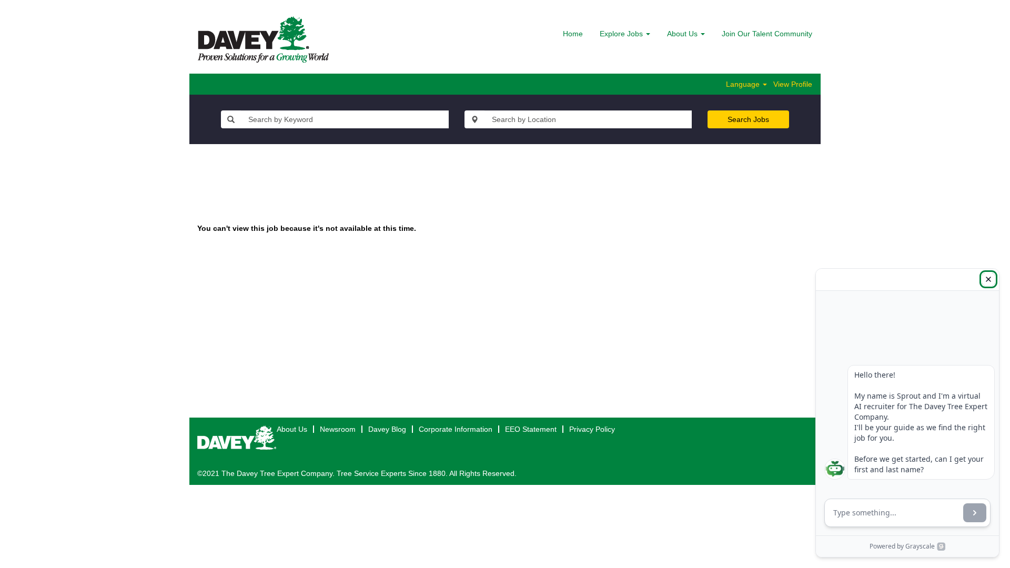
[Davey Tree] (263, 39)
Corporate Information (455, 429)
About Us (292, 429)
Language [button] (744, 84)
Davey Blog (387, 429)
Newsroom (338, 429)
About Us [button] (683, 33)
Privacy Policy (592, 429)
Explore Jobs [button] (622, 33)
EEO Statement (531, 429)
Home (573, 33)
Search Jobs (748, 119)
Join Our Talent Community (767, 33)
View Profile (792, 84)
